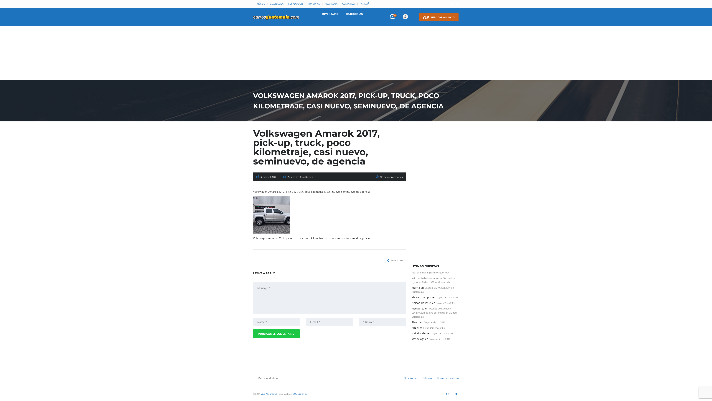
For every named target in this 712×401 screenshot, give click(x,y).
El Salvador (295, 3)
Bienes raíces (411, 378)
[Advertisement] (356, 54)
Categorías (354, 13)
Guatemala (277, 3)
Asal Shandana (420, 272)
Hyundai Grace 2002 (434, 328)
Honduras (313, 3)
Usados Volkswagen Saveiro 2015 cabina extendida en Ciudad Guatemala (434, 312)
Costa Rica (348, 3)
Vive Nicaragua (269, 393)
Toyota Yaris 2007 (445, 303)
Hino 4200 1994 (440, 272)
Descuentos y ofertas (448, 378)
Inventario (330, 13)
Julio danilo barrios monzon (427, 278)
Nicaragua (331, 3)
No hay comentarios (391, 177)
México (261, 3)
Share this (397, 260)
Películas (427, 378)
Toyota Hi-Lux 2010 (447, 297)
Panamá (364, 3)
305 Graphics (300, 393)
